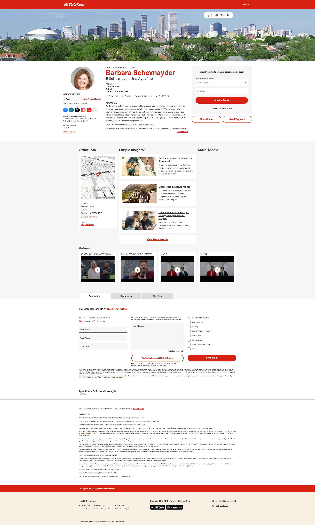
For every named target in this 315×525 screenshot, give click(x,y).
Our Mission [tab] (126, 296)
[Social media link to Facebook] (65, 110)
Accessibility (119, 505)
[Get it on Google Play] (174, 507)
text (70, 103)
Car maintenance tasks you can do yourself (175, 159)
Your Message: (139, 326)
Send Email (212, 358)
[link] (74, 4)
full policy (88, 433)
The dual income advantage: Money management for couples (173, 215)
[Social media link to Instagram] (83, 110)
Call (64, 103)
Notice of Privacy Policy (102, 509)
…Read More (182, 132)
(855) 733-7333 (120, 377)
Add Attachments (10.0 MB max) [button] (157, 358)
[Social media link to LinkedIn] (71, 110)
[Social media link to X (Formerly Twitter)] (77, 110)
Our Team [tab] (158, 296)
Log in (246, 4)
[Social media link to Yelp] (89, 110)
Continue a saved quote (222, 109)
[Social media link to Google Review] (95, 110)
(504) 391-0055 (87, 224)
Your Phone (100, 322)
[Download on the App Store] (157, 507)
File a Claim (206, 119)
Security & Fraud (100, 505)
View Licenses (69, 132)
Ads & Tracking (84, 505)
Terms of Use (83, 509)
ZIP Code (201, 91)
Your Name (85, 330)
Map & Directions (90, 217)
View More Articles (157, 239)
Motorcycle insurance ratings (174, 187)
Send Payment (237, 119)
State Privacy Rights (122, 509)
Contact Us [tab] (94, 296)
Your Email (86, 322)
